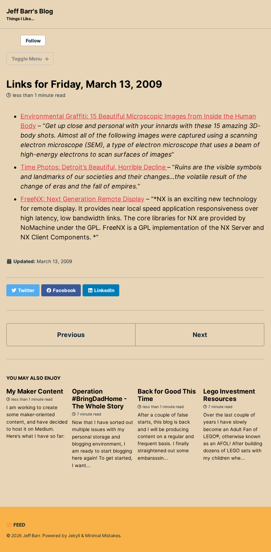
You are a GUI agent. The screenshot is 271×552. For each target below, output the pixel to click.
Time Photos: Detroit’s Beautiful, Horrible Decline (93, 167)
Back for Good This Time (167, 395)
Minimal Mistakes (102, 535)
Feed (18, 525)
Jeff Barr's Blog (29, 14)
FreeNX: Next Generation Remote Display (82, 199)
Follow (33, 40)
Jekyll (74, 535)
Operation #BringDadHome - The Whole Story (99, 399)
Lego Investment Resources (229, 395)
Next (200, 334)
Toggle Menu (27, 59)
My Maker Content (34, 391)
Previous (71, 334)
